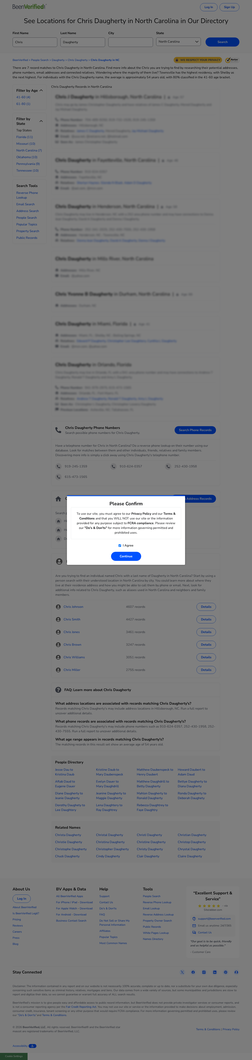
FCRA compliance (141, 523)
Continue (126, 556)
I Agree (127, 545)
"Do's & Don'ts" (95, 528)
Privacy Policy (141, 514)
